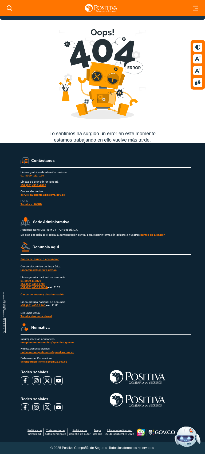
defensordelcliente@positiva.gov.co (44, 361)
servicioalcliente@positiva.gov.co (43, 194)
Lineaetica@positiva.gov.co (39, 269)
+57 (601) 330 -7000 (33, 185)
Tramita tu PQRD (31, 204)
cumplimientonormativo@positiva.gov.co (47, 342)
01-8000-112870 (31, 280)
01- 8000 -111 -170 (32, 175)
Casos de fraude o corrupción (40, 259)
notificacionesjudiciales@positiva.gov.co (47, 352)
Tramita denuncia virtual (36, 316)
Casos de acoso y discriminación (42, 294)
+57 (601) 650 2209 (33, 284)
